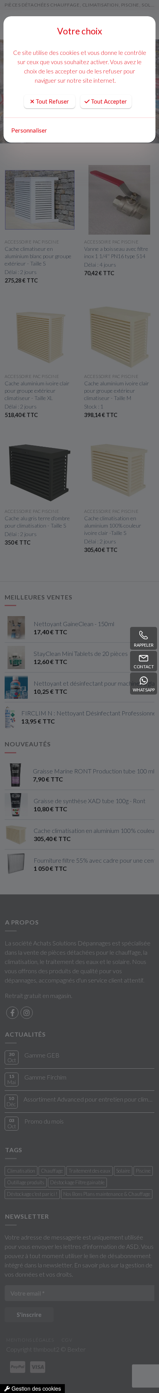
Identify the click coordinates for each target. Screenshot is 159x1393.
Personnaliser (29, 130)
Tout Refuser (51, 101)
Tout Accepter (108, 101)
